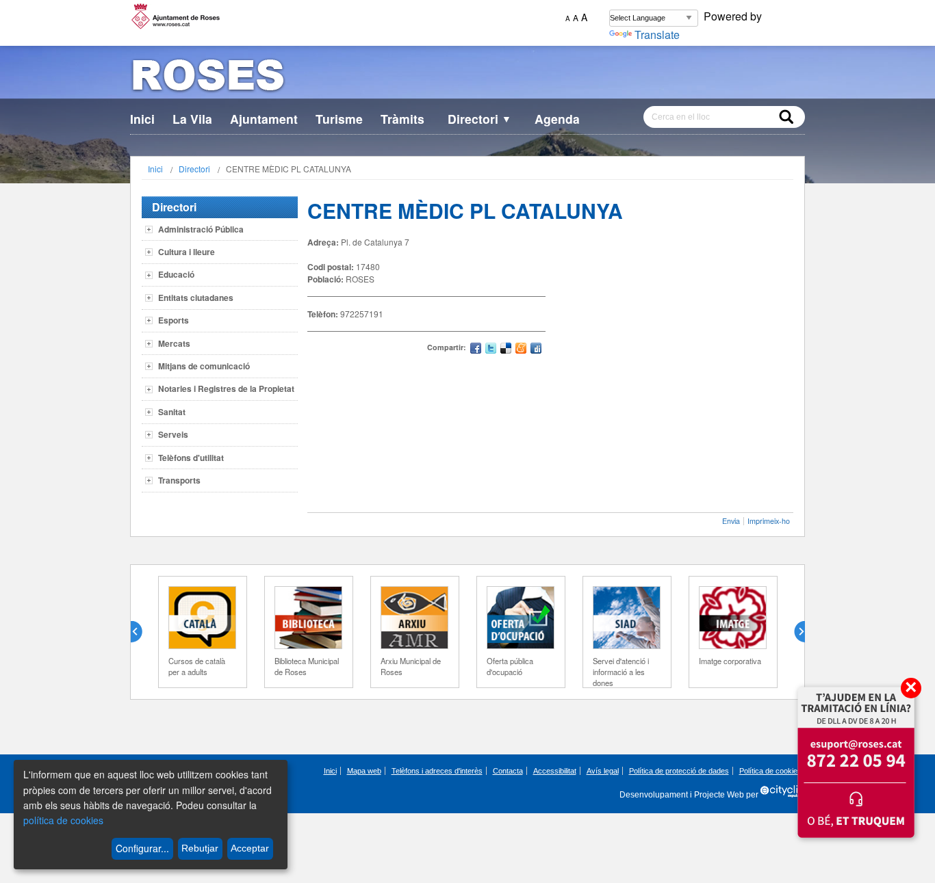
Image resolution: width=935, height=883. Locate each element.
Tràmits (402, 118)
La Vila (192, 118)
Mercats (174, 343)
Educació (176, 274)
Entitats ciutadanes (195, 297)
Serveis (173, 434)
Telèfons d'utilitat (191, 457)
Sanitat (171, 412)
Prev (142, 632)
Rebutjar (199, 848)
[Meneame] (520, 350)
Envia (731, 521)
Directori (479, 118)
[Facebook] (475, 350)
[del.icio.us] (505, 350)
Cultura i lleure (186, 252)
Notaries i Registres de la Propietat (226, 388)
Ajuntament (264, 118)
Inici (142, 118)
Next (794, 632)
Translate (657, 34)
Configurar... (142, 848)
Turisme (339, 118)
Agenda (557, 118)
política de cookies (63, 820)
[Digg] (535, 350)
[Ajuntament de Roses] (467, 77)
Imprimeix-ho (768, 521)
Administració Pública (201, 229)
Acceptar (250, 848)
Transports (179, 480)
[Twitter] (490, 350)
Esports (173, 320)
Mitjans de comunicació (204, 366)
